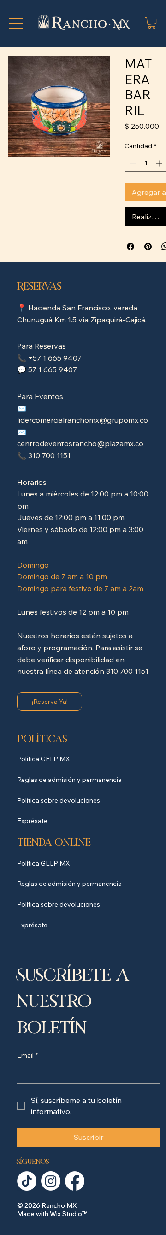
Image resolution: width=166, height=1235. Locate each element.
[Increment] (160, 163)
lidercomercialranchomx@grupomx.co (82, 419)
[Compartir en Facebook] (130, 246)
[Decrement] (131, 163)
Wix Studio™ (68, 1214)
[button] (152, 23)
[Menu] (16, 23)
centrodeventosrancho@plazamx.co (80, 443)
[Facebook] (74, 1181)
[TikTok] (26, 1181)
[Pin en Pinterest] (148, 246)
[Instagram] (50, 1181)
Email (27, 1055)
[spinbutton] (145, 163)
